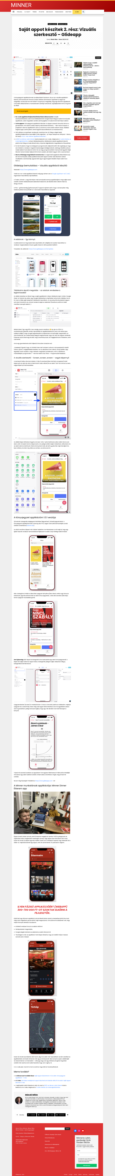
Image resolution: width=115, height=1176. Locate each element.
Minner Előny (31, 1128)
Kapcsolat (47, 1141)
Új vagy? (70, 1174)
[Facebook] (53, 43)
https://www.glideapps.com (28, 170)
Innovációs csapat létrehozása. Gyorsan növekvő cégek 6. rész (89, 128)
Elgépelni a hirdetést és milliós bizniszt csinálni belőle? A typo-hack (90, 73)
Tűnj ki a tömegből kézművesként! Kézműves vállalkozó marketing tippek (91, 97)
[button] (83, 12)
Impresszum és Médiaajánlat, (52, 1144)
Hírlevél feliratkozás (50, 1137)
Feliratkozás (86, 1165)
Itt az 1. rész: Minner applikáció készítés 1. (34, 136)
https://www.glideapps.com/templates (41, 249)
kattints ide (30, 525)
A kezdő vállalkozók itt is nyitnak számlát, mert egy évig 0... (92, 112)
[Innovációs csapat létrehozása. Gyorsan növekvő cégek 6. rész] (78, 128)
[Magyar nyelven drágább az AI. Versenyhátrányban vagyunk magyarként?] (78, 81)
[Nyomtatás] (64, 43)
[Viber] (68, 43)
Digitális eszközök (52, 24)
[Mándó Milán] (19, 1100)
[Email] (61, 43)
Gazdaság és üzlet (63, 24)
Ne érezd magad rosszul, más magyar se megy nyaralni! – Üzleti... (92, 89)
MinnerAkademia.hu (29, 1133)
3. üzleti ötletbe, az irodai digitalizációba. (48, 1087)
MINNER (21, 5)
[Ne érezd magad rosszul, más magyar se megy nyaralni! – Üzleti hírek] (78, 89)
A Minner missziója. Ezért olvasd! (53, 1134)
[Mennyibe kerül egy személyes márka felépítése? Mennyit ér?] (78, 120)
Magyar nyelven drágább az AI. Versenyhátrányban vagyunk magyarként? (91, 81)
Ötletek (80, 1174)
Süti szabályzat (19, 1141)
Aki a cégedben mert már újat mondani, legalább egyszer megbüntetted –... (92, 104)
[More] (67, 1114)
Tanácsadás (91, 1174)
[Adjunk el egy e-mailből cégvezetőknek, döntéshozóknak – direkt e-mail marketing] (78, 64)
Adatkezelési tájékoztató (22, 1139)
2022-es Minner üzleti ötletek (25, 139)
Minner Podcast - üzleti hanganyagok (25, 1130)
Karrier (32, 1136)
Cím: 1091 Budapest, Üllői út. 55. (53, 1151)
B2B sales (85, 1174)
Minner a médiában (49, 1147)
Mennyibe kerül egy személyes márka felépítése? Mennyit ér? (91, 120)
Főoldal (65, 1174)
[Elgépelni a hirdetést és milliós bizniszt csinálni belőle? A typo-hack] (78, 74)
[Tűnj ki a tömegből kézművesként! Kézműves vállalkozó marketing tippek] (78, 97)
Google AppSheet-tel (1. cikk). (61, 174)
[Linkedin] (57, 43)
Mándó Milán (54, 39)
